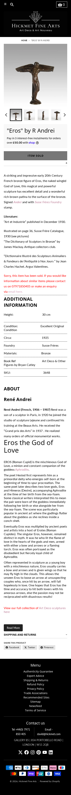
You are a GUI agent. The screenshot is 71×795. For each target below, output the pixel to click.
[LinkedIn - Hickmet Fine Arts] (50, 752)
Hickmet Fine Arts (28, 781)
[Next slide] (64, 115)
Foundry (48, 202)
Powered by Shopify (50, 781)
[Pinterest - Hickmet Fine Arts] (38, 752)
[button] (16, 115)
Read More (13, 627)
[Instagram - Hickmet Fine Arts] (32, 752)
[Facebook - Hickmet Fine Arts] (26, 752)
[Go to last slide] (6, 115)
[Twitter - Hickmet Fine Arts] (20, 752)
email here (15, 291)
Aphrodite (22, 469)
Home (24, 40)
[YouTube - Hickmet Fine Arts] (44, 752)
